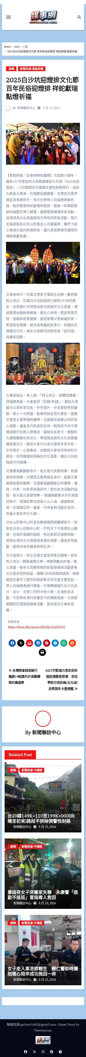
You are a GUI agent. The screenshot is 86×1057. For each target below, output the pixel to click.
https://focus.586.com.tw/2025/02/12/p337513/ (36, 627)
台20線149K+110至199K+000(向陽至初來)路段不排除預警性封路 (41, 818)
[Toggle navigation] (8, 17)
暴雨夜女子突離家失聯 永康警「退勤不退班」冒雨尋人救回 (43, 894)
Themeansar (42, 1030)
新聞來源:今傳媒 (32, 770)
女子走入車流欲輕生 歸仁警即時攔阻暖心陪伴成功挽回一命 (43, 971)
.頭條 (11, 69)
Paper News (66, 1024)
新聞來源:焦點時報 (31, 69)
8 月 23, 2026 (47, 827)
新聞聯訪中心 (26, 108)
